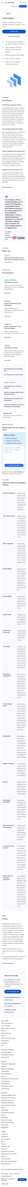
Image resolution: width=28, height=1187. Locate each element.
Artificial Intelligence (6, 1073)
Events (3, 1141)
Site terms (17, 1173)
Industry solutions (5, 1081)
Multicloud (3, 1030)
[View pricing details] (8, 963)
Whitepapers (4, 1043)
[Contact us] (14, 6)
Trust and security (5, 1025)
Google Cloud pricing (6, 1052)
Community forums (6, 1163)
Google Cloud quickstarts (7, 1100)
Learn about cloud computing (8, 1105)
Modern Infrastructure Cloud (8, 1028)
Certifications (4, 1117)
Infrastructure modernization (8, 1064)
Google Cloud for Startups (7, 1122)
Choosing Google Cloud (7, 1023)
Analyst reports (5, 1040)
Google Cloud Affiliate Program (8, 1095)
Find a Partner (4, 1136)
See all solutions (5, 1088)
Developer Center (5, 1146)
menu (2, 2)
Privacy (11, 1173)
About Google (4, 1173)
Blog (2, 1045)
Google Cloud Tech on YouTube (8, 1154)
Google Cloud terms (7, 1176)
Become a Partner (5, 1139)
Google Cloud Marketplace (7, 1102)
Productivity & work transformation (9, 1078)
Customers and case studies (8, 1038)
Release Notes (4, 1127)
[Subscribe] (22, 1179)
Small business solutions (7, 1086)
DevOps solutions (5, 1083)
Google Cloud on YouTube (7, 1151)
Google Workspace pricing (7, 1054)
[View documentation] (14, 36)
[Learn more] (7, 293)
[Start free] (23, 6)
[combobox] (6, 1183)
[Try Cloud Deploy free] (12, 991)
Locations (3, 1035)
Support (3, 1107)
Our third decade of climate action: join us (13, 1169)
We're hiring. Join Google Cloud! (8, 1161)
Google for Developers (6, 1120)
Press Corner (4, 1149)
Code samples (4, 1110)
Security (3, 1076)
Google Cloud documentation (8, 1097)
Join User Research (6, 1158)
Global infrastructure (6, 1033)
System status (4, 1125)
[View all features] (7, 187)
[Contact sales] (14, 31)
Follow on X (4, 1156)
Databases (4, 1066)
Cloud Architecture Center (7, 1112)
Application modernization (7, 1069)
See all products (9, 1012)
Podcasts (3, 1144)
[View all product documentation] (13, 375)
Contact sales (8, 1000)
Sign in (25, 2)
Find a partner (8, 1006)
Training (3, 1115)
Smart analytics (5, 1071)
